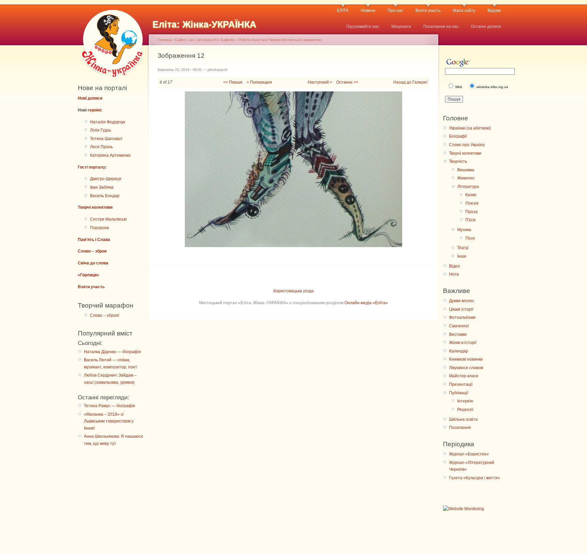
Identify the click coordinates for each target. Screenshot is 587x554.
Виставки (458, 334)
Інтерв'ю (465, 401)
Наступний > (320, 82)
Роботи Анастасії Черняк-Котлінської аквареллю (279, 40)
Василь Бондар (105, 195)
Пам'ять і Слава (94, 239)
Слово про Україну (467, 144)
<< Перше (233, 82)
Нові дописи (90, 98)
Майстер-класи (463, 376)
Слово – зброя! (104, 315)
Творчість (458, 161)
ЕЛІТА (343, 10)
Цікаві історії (461, 309)
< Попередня (259, 82)
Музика (464, 229)
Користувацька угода (293, 291)
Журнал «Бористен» (469, 454)
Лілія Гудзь (100, 130)
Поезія (472, 203)
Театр (462, 247)
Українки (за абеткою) (470, 128)
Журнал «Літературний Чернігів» (471, 466)
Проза (471, 211)
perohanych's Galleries (216, 40)
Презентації (461, 384)
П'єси (470, 220)
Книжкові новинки (466, 359)
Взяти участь (428, 10)
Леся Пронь (101, 146)
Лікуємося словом (466, 367)
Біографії (458, 136)
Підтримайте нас (362, 26)
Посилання (460, 427)
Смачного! (459, 326)
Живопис (466, 178)
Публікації (458, 393)
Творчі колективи (95, 207)
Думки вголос (461, 300)
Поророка (99, 227)
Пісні (470, 238)
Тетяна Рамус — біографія (109, 405)
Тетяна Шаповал (106, 138)
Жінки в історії (462, 342)
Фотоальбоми (462, 317)
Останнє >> (347, 82)
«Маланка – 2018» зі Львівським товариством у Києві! (109, 421)
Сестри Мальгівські (108, 219)
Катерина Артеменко (110, 155)
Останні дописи (486, 26)
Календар (458, 351)
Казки (470, 194)
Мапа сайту (464, 10)
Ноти (454, 274)
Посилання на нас (441, 26)
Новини (368, 10)
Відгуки (494, 10)
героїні (94, 110)
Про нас (395, 10)
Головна (165, 40)
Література (468, 186)
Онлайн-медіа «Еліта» (366, 302)
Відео (454, 266)
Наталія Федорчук (107, 122)
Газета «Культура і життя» (474, 477)
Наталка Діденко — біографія (112, 351)
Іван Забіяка (101, 187)
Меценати (401, 26)
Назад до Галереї (410, 82)
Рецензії (465, 409)
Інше (461, 256)
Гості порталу (91, 167)
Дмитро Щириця (105, 178)
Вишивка (465, 170)
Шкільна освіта (463, 419)
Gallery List (184, 40)
